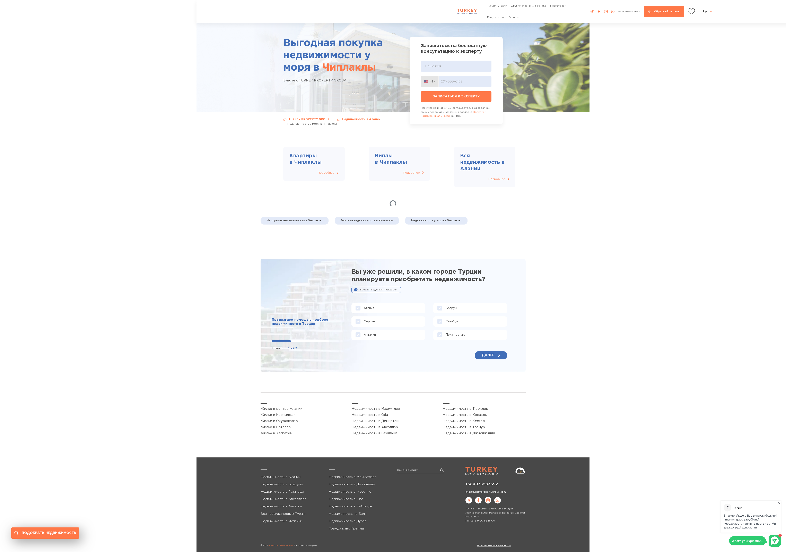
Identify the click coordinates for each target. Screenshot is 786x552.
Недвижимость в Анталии (281, 506)
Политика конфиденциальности (494, 545)
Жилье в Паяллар (276, 427)
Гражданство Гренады (347, 528)
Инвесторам (558, 6)
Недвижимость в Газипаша (375, 433)
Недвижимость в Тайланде (350, 506)
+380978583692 (481, 484)
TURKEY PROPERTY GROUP (309, 119)
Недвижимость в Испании (281, 521)
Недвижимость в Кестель (465, 421)
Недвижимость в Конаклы (465, 415)
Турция (491, 6)
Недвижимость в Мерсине (350, 491)
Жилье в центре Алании (281, 408)
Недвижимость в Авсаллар (375, 427)
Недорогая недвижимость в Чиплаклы (294, 220)
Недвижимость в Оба (370, 415)
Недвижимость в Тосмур (464, 427)
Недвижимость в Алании (361, 119)
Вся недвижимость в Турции (283, 513)
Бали (503, 6)
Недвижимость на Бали (348, 513)
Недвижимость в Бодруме (282, 484)
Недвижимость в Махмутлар (376, 408)
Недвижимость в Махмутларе (353, 477)
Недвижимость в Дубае (348, 521)
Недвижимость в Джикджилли (469, 433)
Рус (705, 11)
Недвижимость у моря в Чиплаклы (436, 220)
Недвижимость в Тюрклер (465, 408)
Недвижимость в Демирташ (375, 421)
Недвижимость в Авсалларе (284, 499)
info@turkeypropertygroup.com (485, 492)
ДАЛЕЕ (488, 355)
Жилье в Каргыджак (278, 415)
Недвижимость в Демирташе (352, 484)
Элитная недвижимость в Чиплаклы (367, 220)
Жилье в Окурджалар (279, 421)
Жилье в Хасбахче (276, 433)
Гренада (540, 6)
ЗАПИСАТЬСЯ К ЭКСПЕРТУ (456, 96)
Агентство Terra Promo (280, 545)
